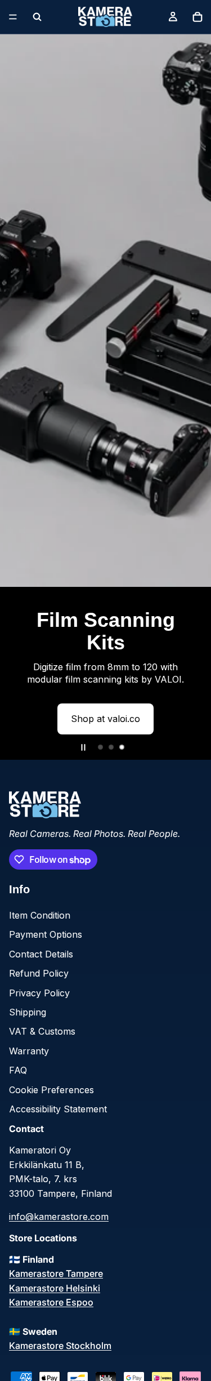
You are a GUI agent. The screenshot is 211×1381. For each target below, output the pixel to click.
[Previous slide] (18, 397)
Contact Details (41, 954)
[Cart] (197, 17)
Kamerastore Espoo (51, 1302)
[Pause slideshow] (83, 747)
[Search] (37, 17)
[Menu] (13, 17)
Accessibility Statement (58, 1109)
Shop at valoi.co (105, 718)
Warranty (29, 1051)
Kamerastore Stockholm (60, 1345)
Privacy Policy (39, 993)
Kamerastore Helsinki (54, 1288)
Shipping (27, 1012)
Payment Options (45, 934)
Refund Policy (39, 973)
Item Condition (39, 915)
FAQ (18, 1070)
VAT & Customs (42, 1031)
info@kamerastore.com (59, 1216)
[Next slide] (192, 397)
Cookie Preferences (51, 1089)
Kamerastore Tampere (56, 1273)
